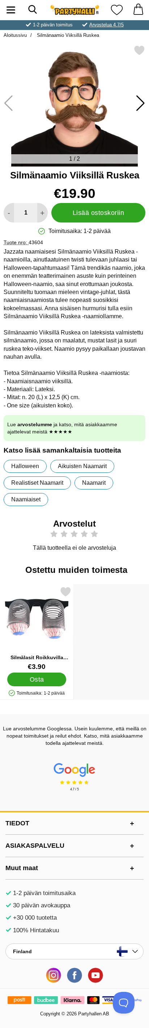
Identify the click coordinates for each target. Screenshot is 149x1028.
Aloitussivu (15, 35)
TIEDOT (17, 823)
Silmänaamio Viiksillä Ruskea (67, 35)
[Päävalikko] (11, 10)
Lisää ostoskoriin (98, 212)
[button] (140, 103)
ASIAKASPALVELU (34, 845)
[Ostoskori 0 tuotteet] (138, 10)
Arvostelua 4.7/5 (106, 24)
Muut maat (21, 868)
